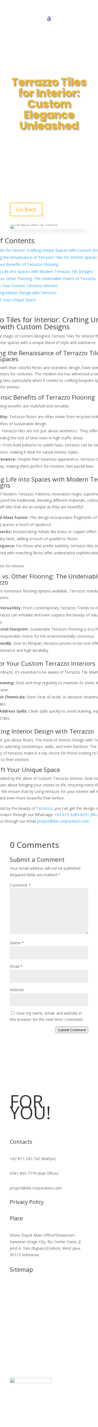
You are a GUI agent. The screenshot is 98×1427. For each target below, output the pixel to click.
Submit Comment (72, 1029)
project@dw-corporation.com (63, 821)
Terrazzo (58, 397)
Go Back (26, 209)
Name (17, 942)
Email (16, 966)
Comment (20, 885)
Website (17, 989)
